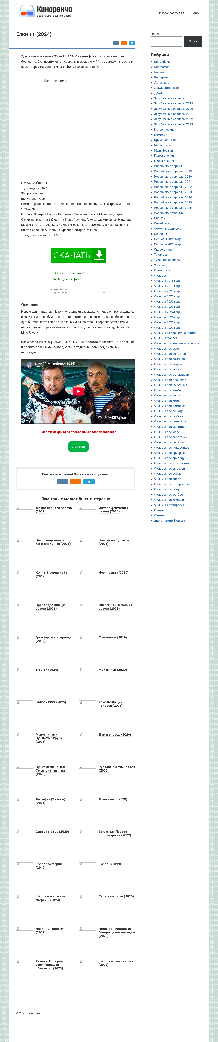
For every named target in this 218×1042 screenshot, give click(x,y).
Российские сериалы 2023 (173, 192)
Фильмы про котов (167, 400)
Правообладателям (171, 13)
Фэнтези (160, 515)
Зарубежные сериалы (169, 98)
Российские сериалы (169, 166)
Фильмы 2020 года (167, 291)
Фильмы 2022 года (167, 301)
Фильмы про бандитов (170, 354)
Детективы (162, 82)
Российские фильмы (169, 213)
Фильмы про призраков (170, 453)
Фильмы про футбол (168, 494)
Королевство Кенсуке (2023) (116, 963)
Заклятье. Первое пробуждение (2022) (115, 833)
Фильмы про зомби (167, 390)
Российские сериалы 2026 (173, 207)
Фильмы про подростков (171, 447)
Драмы (159, 93)
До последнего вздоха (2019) (54, 509)
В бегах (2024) (47, 670)
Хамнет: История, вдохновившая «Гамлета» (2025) (50, 964)
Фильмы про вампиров (170, 359)
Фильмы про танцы (167, 489)
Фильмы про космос (168, 395)
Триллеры (161, 254)
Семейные (161, 223)
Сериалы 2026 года (167, 244)
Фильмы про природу (169, 458)
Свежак (159, 218)
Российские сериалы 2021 (173, 181)
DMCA (195, 13)
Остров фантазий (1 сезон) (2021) (114, 509)
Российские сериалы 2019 (173, 171)
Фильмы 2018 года (167, 280)
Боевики (160, 72)
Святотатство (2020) (52, 832)
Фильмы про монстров (170, 426)
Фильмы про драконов (170, 380)
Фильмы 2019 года (167, 286)
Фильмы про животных (170, 385)
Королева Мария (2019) (49, 866)
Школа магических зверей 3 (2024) (50, 898)
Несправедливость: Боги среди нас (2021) (53, 542)
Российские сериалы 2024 (173, 197)
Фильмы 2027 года (167, 327)
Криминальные (165, 140)
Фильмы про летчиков (170, 406)
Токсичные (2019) (113, 637)
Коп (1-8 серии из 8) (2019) (51, 574)
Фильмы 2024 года (167, 312)
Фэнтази (160, 510)
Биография (161, 67)
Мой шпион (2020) (113, 670)
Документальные (166, 87)
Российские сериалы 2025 (173, 202)
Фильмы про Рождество (171, 463)
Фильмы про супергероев (172, 484)
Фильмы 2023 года (167, 306)
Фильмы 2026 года (167, 322)
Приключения (164, 155)
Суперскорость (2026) (116, 896)
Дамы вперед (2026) (115, 734)
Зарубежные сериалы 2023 (173, 124)
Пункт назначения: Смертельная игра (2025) (50, 770)
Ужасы (159, 265)
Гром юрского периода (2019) (54, 639)
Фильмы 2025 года (167, 317)
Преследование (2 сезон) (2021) (50, 606)
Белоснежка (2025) (51, 702)
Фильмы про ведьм (168, 364)
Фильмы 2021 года (167, 296)
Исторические (164, 129)
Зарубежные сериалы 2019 (173, 103)
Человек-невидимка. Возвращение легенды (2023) (117, 932)
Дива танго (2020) (113, 799)
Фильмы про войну (167, 369)
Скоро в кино (163, 249)
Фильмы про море (167, 432)
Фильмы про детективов (171, 374)
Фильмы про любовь (168, 416)
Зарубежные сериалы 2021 (173, 114)
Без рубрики (163, 61)
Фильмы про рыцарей (169, 468)
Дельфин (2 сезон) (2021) (50, 801)
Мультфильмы (164, 150)
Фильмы (160, 275)
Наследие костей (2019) (49, 930)
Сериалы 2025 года (167, 239)
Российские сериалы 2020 (173, 176)
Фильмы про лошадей (169, 411)
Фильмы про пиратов (169, 442)
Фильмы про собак (167, 473)
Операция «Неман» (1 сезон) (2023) (115, 606)
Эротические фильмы (169, 520)
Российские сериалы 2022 (173, 187)
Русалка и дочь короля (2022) (117, 768)
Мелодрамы (163, 145)
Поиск (155, 34)
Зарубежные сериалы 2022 (173, 119)
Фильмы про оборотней (171, 437)
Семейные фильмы (168, 228)
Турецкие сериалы (167, 260)
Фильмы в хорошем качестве (175, 333)
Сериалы (160, 234)
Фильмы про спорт (167, 479)
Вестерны (161, 77)
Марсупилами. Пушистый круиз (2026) (49, 738)
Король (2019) (110, 864)
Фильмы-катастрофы (169, 505)
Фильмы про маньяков (170, 421)
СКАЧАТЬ (78, 446)
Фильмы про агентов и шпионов (176, 343)
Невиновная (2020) (113, 573)
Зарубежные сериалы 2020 (173, 108)
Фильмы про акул (166, 348)
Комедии (160, 135)
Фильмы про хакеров (169, 499)
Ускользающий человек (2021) (111, 704)
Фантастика (162, 270)
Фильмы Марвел (166, 338)
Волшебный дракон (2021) (114, 542)
